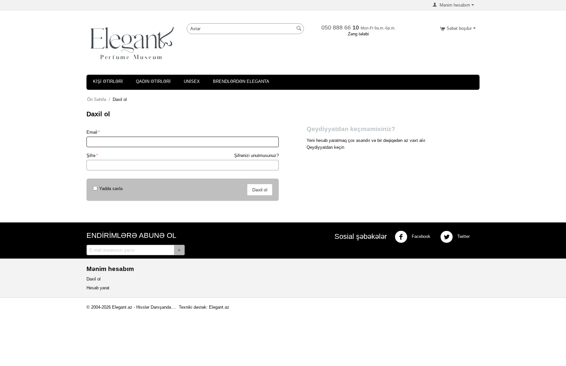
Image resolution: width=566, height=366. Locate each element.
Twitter (463, 236)
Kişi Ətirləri (108, 81)
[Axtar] (299, 29)
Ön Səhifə (96, 99)
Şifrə (90, 155)
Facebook (420, 236)
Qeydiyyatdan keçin (325, 147)
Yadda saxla (111, 188)
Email (91, 132)
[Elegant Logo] (132, 42)
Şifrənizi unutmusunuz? (256, 155)
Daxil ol (259, 189)
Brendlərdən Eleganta (241, 81)
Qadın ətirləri (153, 81)
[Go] (179, 250)
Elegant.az (219, 307)
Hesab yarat (97, 287)
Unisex (192, 81)
